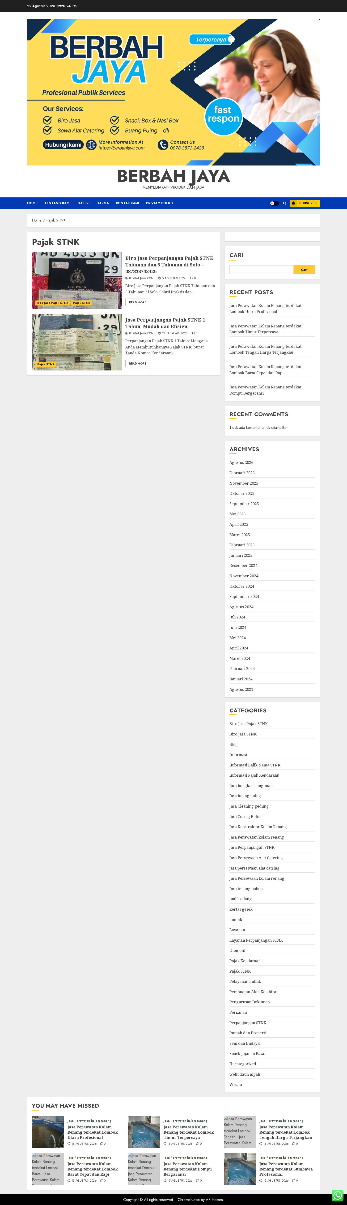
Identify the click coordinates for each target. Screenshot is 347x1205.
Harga (103, 203)
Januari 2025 (240, 555)
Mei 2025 (237, 514)
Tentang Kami (57, 203)
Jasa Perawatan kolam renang (256, 837)
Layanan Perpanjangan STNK (256, 940)
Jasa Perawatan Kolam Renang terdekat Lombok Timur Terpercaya (189, 1132)
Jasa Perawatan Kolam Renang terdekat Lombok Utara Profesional (93, 1132)
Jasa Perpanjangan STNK (252, 847)
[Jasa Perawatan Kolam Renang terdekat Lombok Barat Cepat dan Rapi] (48, 1169)
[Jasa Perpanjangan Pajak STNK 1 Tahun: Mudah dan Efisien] (77, 342)
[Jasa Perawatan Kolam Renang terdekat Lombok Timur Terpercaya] (144, 1132)
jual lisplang (240, 898)
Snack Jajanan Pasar (247, 1053)
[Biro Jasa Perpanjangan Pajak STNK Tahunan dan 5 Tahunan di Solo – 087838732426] (77, 280)
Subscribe (308, 203)
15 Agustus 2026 (84, 1144)
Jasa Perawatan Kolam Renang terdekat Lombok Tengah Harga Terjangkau (265, 349)
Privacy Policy (160, 203)
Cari (236, 255)
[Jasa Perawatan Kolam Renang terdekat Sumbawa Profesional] (240, 1169)
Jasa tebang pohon (246, 888)
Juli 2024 (237, 617)
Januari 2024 (240, 679)
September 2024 (244, 596)
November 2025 (243, 483)
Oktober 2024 (241, 586)
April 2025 (238, 524)
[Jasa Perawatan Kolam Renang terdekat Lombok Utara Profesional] (48, 1132)
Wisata (235, 1084)
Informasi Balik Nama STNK (254, 765)
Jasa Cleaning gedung (249, 806)
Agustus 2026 (241, 462)
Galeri (83, 203)
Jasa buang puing (245, 795)
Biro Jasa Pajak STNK (52, 303)
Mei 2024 (237, 637)
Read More (137, 302)
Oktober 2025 (241, 493)
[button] (285, 203)
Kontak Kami (127, 203)
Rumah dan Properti (247, 1032)
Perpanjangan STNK (247, 1022)
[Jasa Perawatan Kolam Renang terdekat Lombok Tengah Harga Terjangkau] (240, 1132)
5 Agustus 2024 (174, 278)
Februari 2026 (242, 472)
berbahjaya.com (141, 278)
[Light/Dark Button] (274, 203)
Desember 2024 (243, 565)
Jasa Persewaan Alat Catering (256, 857)
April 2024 (238, 648)
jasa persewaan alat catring (254, 868)
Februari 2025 (242, 545)
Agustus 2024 (241, 606)
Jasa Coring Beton (245, 816)
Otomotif (237, 950)
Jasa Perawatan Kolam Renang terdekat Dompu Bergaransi (188, 1169)
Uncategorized (242, 1063)
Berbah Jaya (173, 176)
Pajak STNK (81, 303)
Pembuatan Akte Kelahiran (254, 991)
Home (32, 203)
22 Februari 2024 (175, 333)
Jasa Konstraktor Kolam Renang (258, 826)
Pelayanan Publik (245, 981)
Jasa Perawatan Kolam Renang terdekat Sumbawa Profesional (286, 1169)
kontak (235, 919)
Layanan (237, 929)
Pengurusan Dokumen (249, 1002)
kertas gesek (241, 909)
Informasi (238, 754)
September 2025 (244, 503)
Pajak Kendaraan (245, 960)
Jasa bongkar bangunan (251, 785)
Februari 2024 (242, 668)
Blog (233, 744)
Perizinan (238, 1012)
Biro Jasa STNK (243, 734)
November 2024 (243, 576)
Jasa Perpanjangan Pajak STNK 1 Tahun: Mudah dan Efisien (165, 323)
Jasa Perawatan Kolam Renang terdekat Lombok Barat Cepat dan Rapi (93, 1169)
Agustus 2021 (241, 689)
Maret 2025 (239, 534)
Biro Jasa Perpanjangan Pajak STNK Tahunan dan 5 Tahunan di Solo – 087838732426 (169, 264)
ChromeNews (189, 1199)
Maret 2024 (239, 658)
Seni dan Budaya (244, 1043)
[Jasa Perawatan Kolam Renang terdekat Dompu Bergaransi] (144, 1169)
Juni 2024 (237, 627)
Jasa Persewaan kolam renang (256, 878)
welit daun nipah (244, 1074)
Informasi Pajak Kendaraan (254, 775)
